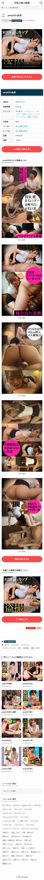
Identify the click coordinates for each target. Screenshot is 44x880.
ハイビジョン (29, 111)
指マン (6, 848)
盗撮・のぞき (33, 117)
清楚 (6, 852)
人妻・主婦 (27, 832)
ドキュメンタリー (10, 817)
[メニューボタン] (3, 3)
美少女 (7, 860)
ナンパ (24, 817)
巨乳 (24, 114)
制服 (6, 836)
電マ (25, 860)
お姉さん (26, 805)
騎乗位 (7, 863)
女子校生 (27, 836)
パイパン (18, 825)
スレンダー (15, 645)
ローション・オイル (30, 829)
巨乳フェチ (8, 844)
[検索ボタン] (41, 3)
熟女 (25, 852)
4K (16, 805)
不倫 (6, 832)
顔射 (34, 860)
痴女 (6, 856)
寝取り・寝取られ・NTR (12, 840)
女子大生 (15, 836)
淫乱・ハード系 (28, 848)
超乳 (16, 860)
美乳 (29, 856)
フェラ (30, 825)
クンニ (28, 809)
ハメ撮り (23, 821)
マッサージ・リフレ (9, 648)
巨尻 (19, 844)
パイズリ (7, 825)
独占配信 (19, 111)
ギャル (18, 809)
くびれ (37, 805)
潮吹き (15, 852)
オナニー (7, 809)
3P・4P (7, 805)
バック (34, 821)
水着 (16, 848)
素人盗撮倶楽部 (17, 20)
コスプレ (7, 813)
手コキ (28, 844)
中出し (15, 832)
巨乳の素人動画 (22, 3)
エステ (30, 114)
